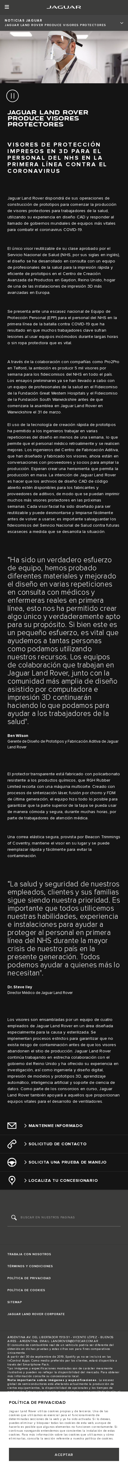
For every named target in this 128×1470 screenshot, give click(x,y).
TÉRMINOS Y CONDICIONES (30, 1266)
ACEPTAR (64, 1455)
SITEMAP (14, 1302)
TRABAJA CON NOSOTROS (29, 1254)
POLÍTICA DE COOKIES (26, 1290)
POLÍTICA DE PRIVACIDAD (29, 1278)
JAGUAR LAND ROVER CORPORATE (36, 1314)
